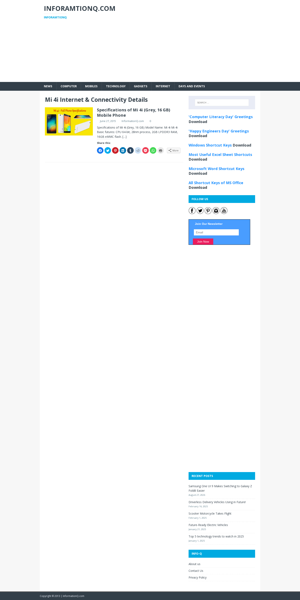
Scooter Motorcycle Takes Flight (210, 513)
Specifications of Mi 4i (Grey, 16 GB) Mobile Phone (133, 112)
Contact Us (196, 571)
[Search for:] (222, 102)
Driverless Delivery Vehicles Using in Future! (217, 502)
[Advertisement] (150, 53)
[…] (124, 137)
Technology (116, 86)
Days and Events (192, 86)
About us (194, 564)
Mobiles (91, 86)
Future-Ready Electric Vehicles (208, 525)
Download (198, 121)
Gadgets (140, 86)
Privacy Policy (198, 577)
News (48, 86)
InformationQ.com (133, 121)
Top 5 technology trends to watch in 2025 (216, 536)
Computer (69, 86)
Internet (163, 86)
